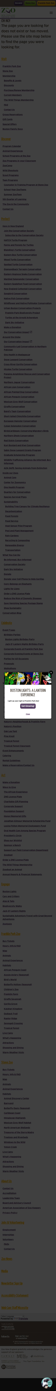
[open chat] (47, 1383)
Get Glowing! (27, 706)
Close (28, 714)
